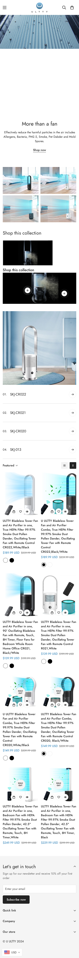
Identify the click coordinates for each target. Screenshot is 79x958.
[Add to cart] (52, 797)
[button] (72, 7)
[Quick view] (27, 511)
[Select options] (14, 511)
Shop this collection (18, 270)
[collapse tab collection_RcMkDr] (72, 431)
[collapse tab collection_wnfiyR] (72, 449)
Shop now (39, 150)
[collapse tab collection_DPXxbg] (72, 412)
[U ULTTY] (39, 7)
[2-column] (73, 465)
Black (12, 560)
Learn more (39, 106)
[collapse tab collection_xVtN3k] (72, 394)
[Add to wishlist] (20, 511)
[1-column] (64, 465)
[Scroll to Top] (72, 938)
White (5, 560)
